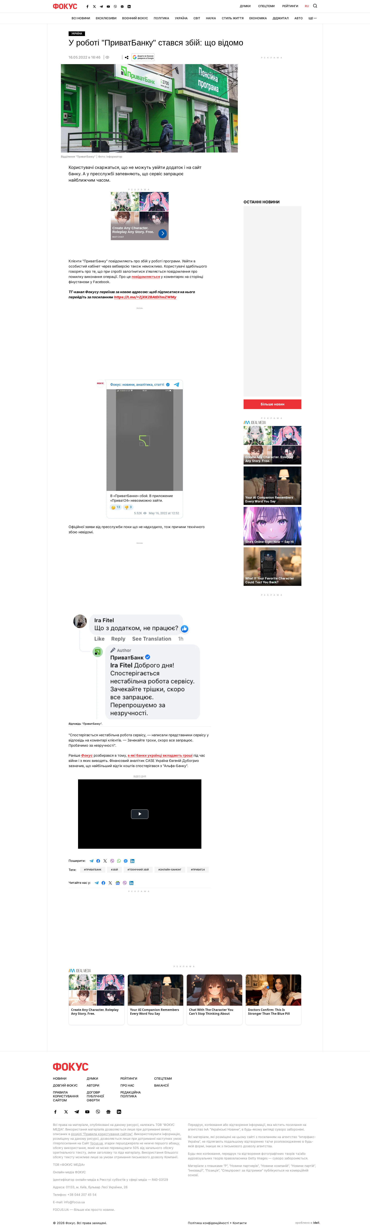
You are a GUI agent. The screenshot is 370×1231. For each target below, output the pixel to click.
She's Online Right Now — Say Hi (269, 542)
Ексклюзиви (106, 18)
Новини (59, 1078)
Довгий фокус (65, 1085)
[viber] (97, 1111)
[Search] (315, 6)
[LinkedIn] (129, 6)
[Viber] (115, 6)
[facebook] (55, 1111)
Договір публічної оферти (95, 1096)
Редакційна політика (130, 1094)
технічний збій (139, 869)
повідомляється (146, 277)
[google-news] (108, 1111)
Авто (298, 18)
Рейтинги (290, 6)
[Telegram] (101, 6)
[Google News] (122, 6)
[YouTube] (108, 6)
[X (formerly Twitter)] (94, 6)
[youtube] (87, 1111)
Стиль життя (233, 18)
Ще (311, 18)
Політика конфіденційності (208, 1223)
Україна (181, 18)
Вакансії (161, 1085)
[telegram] (76, 1111)
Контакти (240, 1223)
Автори (93, 1085)
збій (115, 869)
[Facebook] (87, 6)
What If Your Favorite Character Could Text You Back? (269, 580)
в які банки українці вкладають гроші (160, 755)
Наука (211, 18)
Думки (245, 6)
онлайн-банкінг (170, 869)
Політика (161, 18)
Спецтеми (266, 6)
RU (307, 6)
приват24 (199, 869)
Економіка (258, 18)
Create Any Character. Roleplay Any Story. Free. (269, 459)
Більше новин (272, 404)
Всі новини (81, 18)
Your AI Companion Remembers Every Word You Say (269, 499)
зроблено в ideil (307, 1223)
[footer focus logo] (70, 1067)
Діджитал (281, 18)
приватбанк (93, 869)
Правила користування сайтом (65, 1096)
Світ (196, 18)
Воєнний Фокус (135, 18)
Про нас (127, 1085)
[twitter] (66, 1111)
